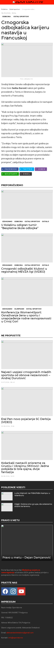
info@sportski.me (15, 638)
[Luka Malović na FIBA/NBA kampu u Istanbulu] (7, 496)
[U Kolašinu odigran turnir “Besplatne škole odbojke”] (27, 204)
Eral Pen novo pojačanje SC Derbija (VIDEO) (26, 420)
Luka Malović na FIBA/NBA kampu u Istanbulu (32, 494)
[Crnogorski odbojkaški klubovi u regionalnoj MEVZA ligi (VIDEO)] (27, 247)
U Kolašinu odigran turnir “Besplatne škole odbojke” (19, 226)
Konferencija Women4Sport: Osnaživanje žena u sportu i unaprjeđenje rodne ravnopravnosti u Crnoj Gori (26, 317)
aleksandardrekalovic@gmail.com (20, 633)
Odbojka (18, 221)
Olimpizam (19, 309)
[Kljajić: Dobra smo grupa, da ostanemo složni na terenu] (7, 507)
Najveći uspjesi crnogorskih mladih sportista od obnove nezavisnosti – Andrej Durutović (26, 375)
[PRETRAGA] (52, 2)
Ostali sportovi (32, 221)
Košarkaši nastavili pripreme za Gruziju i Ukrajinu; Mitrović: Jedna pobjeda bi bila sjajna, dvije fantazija (25, 467)
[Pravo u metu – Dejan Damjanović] (27, 543)
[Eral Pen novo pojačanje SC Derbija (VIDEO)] (27, 401)
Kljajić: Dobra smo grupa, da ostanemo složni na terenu (33, 505)
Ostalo (45, 221)
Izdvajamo (7, 221)
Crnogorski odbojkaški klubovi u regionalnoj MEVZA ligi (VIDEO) (24, 270)
